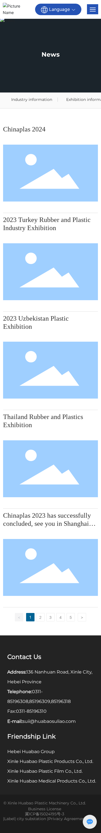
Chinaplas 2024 (24, 129)
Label (9, 818)
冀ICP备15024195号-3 (44, 813)
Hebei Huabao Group (31, 751)
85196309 (39, 701)
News (51, 54)
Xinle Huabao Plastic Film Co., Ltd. (44, 771)
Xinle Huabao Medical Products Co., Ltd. (51, 781)
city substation (31, 818)
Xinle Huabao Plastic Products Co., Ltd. (50, 761)
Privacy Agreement (67, 818)
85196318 (61, 701)
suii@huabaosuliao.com (49, 721)
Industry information (31, 99)
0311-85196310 (31, 711)
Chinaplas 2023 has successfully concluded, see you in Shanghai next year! (47, 523)
